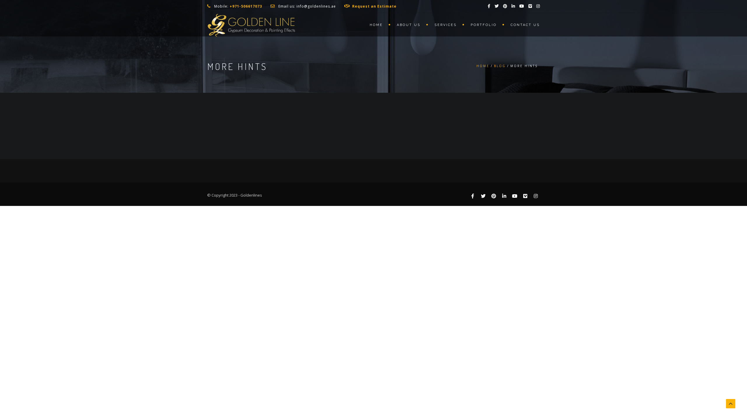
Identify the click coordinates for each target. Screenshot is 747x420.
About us (408, 25)
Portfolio (484, 25)
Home (376, 25)
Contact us (525, 25)
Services (445, 25)
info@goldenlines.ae (316, 6)
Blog (500, 66)
